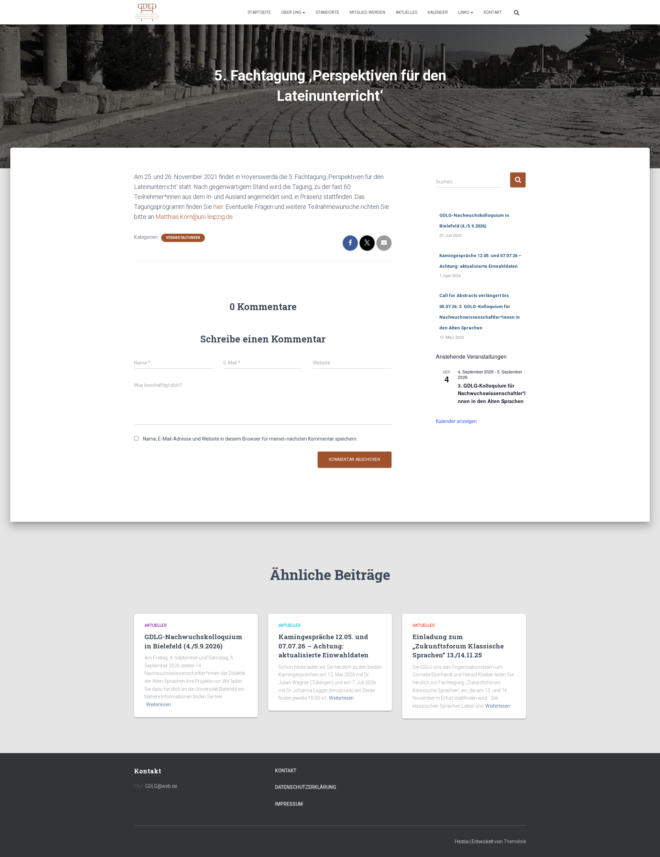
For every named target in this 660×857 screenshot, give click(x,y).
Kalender (438, 12)
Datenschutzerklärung (305, 787)
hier (218, 206)
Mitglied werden (367, 12)
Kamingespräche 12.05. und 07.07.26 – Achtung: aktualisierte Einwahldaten (323, 645)
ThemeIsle (515, 841)
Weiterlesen (158, 704)
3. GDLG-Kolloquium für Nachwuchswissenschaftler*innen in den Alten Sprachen (492, 393)
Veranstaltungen (183, 238)
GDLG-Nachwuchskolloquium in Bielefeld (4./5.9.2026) (193, 641)
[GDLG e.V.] (147, 12)
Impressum (289, 804)
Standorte (327, 12)
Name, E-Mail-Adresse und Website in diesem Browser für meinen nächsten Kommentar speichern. (250, 439)
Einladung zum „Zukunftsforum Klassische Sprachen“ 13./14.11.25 (458, 645)
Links (464, 12)
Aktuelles (406, 12)
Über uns (291, 12)
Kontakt (493, 12)
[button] (303, 12)
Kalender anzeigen (456, 420)
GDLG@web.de (161, 786)
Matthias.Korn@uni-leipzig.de (194, 216)
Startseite (259, 12)
